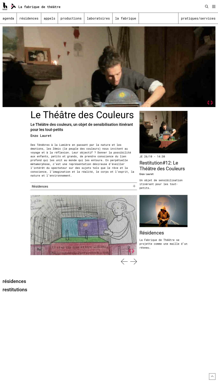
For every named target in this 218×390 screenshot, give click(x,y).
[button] (124, 261)
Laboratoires (98, 18)
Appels (49, 18)
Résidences (28, 18)
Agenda (8, 18)
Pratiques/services (198, 18)
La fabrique (125, 18)
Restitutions (15, 289)
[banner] (35, 6)
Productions (71, 18)
